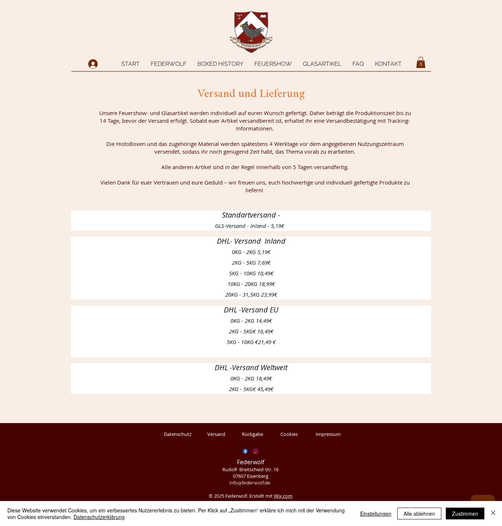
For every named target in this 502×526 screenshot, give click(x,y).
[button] (168, 63)
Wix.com (283, 496)
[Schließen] (493, 513)
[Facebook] (245, 451)
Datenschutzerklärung (99, 516)
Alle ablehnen (419, 513)
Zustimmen (465, 513)
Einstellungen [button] (375, 513)
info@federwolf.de (249, 483)
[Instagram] (255, 451)
